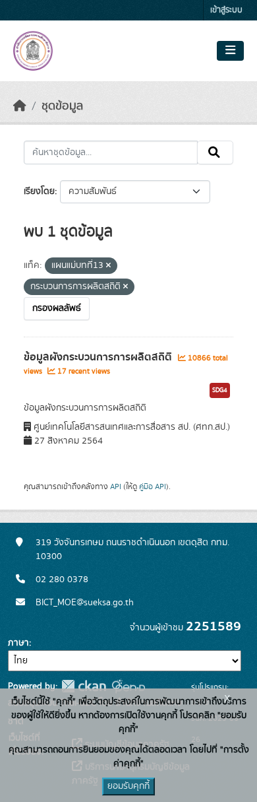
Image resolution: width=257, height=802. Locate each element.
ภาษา (18, 643)
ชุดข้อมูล (62, 106)
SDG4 (219, 390)
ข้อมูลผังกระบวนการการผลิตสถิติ (99, 357)
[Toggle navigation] (230, 51)
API (115, 486)
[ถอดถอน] (108, 266)
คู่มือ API (152, 486)
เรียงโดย (39, 191)
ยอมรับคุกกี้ (128, 786)
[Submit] (215, 152)
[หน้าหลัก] (19, 106)
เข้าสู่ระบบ (226, 10)
